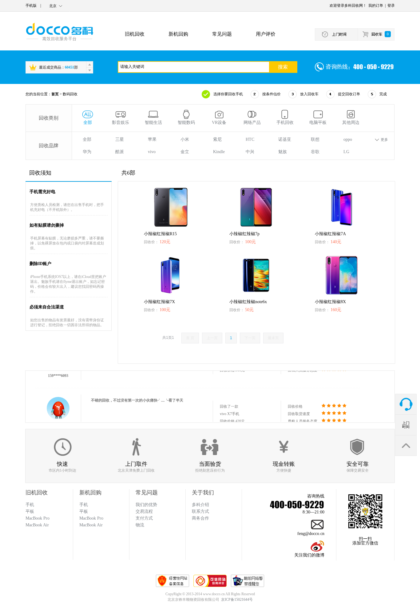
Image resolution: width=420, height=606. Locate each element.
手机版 (31, 5)
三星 (119, 139)
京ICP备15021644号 (237, 599)
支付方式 (144, 518)
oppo (347, 139)
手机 (83, 504)
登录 (391, 5)
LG (346, 151)
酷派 (119, 151)
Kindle (219, 151)
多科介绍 (200, 504)
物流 (140, 525)
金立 (184, 151)
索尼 (217, 139)
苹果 (152, 139)
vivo (152, 151)
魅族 (282, 151)
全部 (87, 139)
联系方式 (200, 511)
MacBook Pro (91, 518)
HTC (250, 139)
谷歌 (315, 151)
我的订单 (375, 5)
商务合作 (200, 518)
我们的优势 (146, 504)
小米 (184, 139)
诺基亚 (284, 139)
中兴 (250, 151)
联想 (315, 139)
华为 (87, 151)
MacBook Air (91, 525)
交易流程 (144, 511)
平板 (83, 511)
